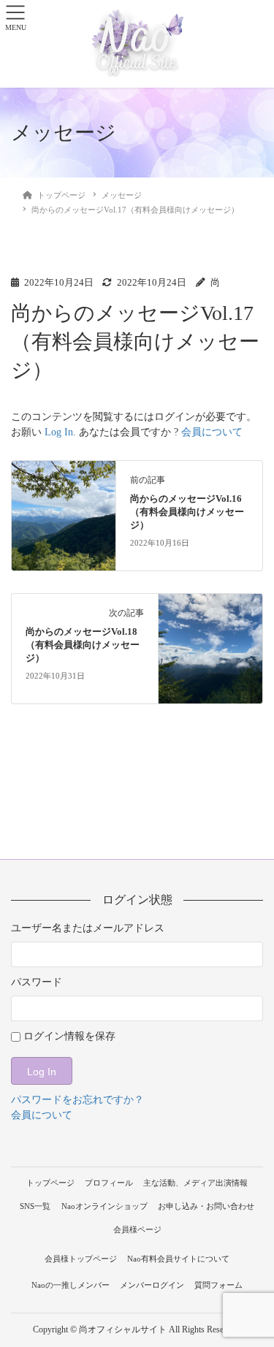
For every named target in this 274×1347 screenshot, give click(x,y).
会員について (212, 432)
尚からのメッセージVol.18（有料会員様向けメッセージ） (83, 645)
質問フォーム (218, 1285)
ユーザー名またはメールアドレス (87, 928)
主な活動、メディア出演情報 (195, 1182)
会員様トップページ (81, 1258)
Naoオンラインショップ (104, 1206)
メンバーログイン (152, 1285)
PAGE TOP (253, 1294)
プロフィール (109, 1182)
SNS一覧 (35, 1206)
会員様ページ (137, 1229)
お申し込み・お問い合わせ (206, 1206)
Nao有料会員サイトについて (178, 1258)
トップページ (50, 1182)
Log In (59, 432)
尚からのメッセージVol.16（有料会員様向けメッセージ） (187, 512)
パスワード (36, 982)
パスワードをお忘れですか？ (77, 1099)
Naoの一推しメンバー (70, 1285)
